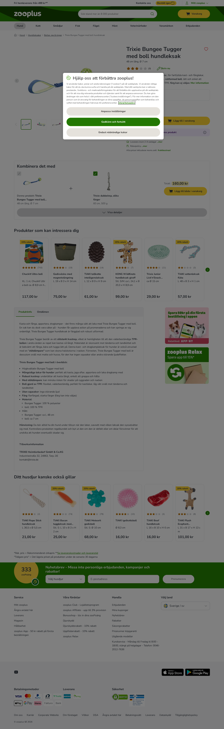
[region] (113, 106)
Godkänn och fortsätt (113, 121)
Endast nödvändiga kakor (113, 132)
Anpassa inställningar (113, 111)
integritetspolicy (127, 102)
